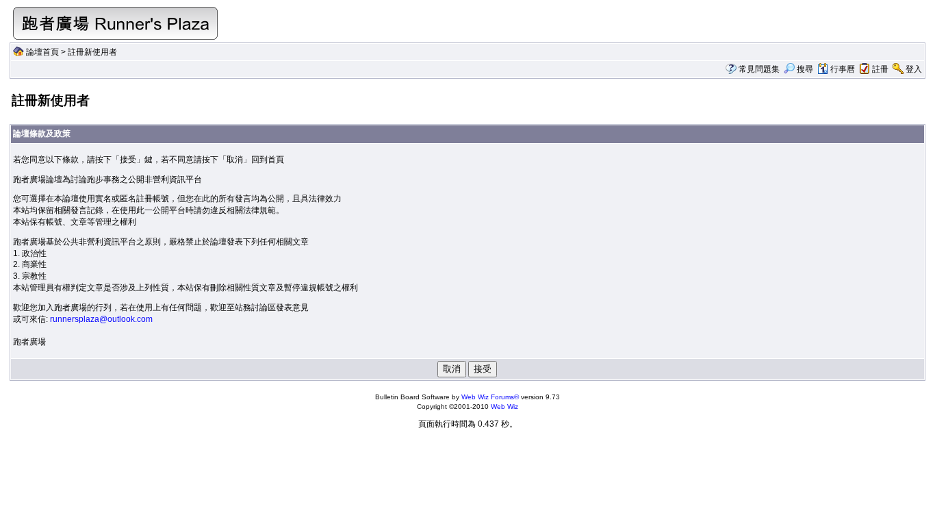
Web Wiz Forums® (490, 397)
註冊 (880, 69)
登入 (914, 69)
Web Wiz (504, 406)
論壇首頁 (42, 52)
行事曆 (842, 69)
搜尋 (805, 69)
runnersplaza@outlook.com (101, 319)
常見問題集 (759, 69)
